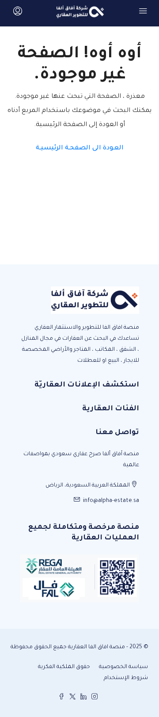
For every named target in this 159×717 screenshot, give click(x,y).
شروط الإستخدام (126, 678)
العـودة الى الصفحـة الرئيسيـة (80, 148)
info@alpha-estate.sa (111, 501)
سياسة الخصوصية (123, 667)
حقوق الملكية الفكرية (64, 667)
